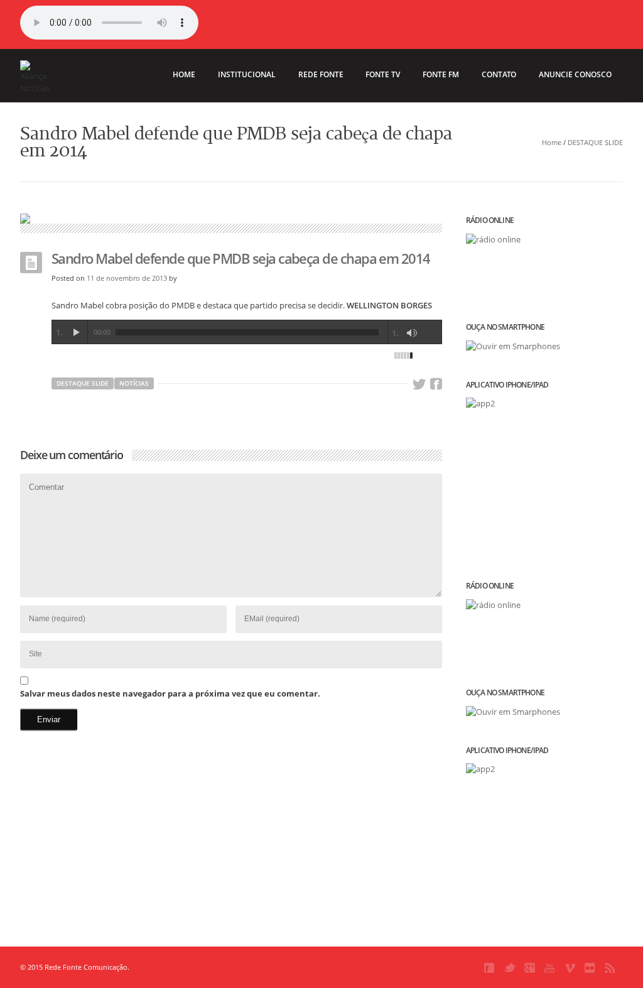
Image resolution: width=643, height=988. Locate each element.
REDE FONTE (320, 74)
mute (412, 333)
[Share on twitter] (419, 384)
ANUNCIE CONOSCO (575, 74)
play (76, 332)
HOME (184, 74)
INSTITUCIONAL (247, 74)
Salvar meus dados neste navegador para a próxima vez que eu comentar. (170, 693)
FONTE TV (382, 74)
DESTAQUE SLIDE (595, 142)
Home (551, 142)
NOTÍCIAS (134, 383)
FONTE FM (441, 74)
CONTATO (499, 74)
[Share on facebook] (436, 384)
